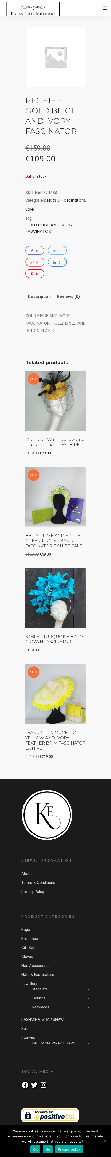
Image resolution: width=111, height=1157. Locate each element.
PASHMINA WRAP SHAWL (43, 1019)
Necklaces (40, 1007)
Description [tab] (39, 296)
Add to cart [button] (67, 378)
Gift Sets (28, 947)
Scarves (28, 1037)
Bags (25, 929)
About (26, 873)
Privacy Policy (33, 891)
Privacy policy (69, 1149)
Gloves (27, 956)
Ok (35, 1149)
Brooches (29, 938)
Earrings (38, 998)
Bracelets (40, 989)
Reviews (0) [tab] (68, 296)
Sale (29, 209)
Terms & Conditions (38, 882)
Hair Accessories (36, 965)
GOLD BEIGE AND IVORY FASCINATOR (49, 228)
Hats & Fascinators (66, 200)
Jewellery (29, 983)
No (47, 1149)
